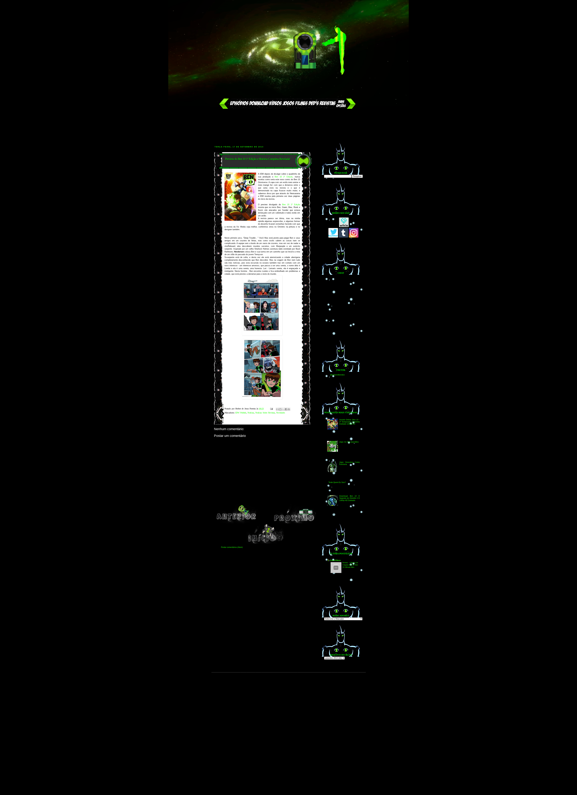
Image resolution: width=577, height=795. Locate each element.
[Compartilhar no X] (283, 409)
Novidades (280, 412)
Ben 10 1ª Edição (284, 177)
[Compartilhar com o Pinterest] (288, 409)
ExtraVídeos (335, 560)
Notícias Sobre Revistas (265, 412)
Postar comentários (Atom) (232, 547)
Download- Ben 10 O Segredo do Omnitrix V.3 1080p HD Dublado (349, 498)
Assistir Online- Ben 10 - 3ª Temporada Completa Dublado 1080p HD (349, 422)
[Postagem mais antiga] (294, 523)
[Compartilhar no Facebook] (285, 409)
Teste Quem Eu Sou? (337, 482)
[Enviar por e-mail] (277, 409)
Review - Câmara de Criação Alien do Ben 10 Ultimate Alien (350, 565)
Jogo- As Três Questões (349, 442)
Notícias (250, 412)
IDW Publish (240, 412)
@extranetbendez (337, 375)
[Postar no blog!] (280, 409)
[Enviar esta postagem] (271, 408)
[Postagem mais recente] (236, 523)
